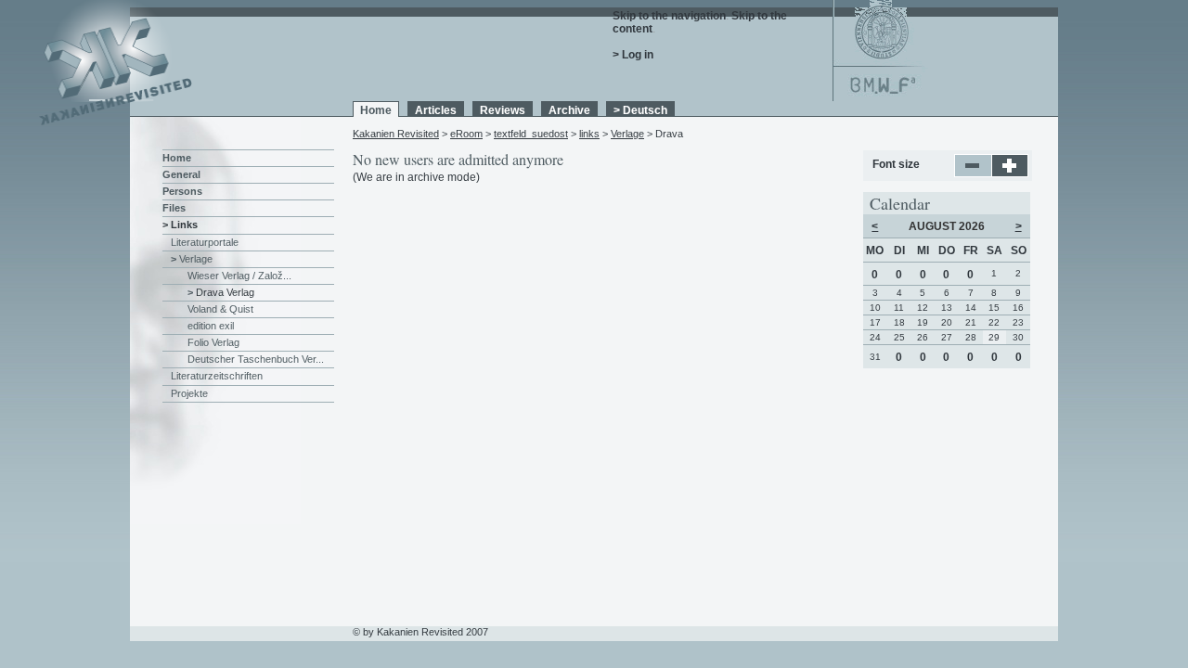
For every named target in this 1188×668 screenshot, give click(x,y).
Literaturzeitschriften (217, 375)
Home (376, 110)
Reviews (502, 110)
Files (174, 207)
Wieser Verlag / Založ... (239, 275)
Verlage (627, 133)
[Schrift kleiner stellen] (973, 173)
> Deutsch (640, 110)
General (181, 174)
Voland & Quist (220, 309)
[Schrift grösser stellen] (1010, 173)
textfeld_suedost (531, 133)
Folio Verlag (213, 342)
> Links (180, 224)
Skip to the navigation (669, 15)
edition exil (210, 325)
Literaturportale (205, 242)
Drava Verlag (225, 292)
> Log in (633, 54)
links (589, 133)
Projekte (189, 393)
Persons (182, 191)
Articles (436, 110)
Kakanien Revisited (396, 133)
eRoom (466, 133)
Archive (569, 110)
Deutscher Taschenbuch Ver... (255, 359)
